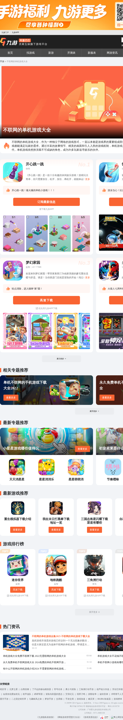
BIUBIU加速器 (104, 699)
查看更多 (11, 397)
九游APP (15, 32)
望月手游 (4, 699)
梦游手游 (49, 699)
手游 (2, 61)
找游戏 (31, 52)
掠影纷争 (92, 694)
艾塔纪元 (69, 694)
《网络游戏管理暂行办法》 (68, 717)
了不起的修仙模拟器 (41, 689)
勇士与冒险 (70, 689)
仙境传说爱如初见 (11, 694)
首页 (10, 52)
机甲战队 (27, 694)
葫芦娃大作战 (103, 689)
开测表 (71, 52)
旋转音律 (104, 694)
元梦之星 (13, 689)
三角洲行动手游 (86, 689)
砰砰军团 (38, 694)
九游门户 (5, 32)
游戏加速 (81, 699)
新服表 (92, 52)
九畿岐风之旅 (35, 699)
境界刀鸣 (81, 694)
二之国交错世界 (18, 699)
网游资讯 (112, 52)
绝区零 (3, 689)
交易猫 (59, 699)
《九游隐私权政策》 (45, 717)
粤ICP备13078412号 (77, 706)
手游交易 (69, 699)
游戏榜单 (118, 699)
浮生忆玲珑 (117, 689)
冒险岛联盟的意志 (54, 694)
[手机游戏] (23, 42)
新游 (51, 52)
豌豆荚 (91, 699)
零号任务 (58, 689)
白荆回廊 (25, 689)
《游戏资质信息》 (90, 717)
